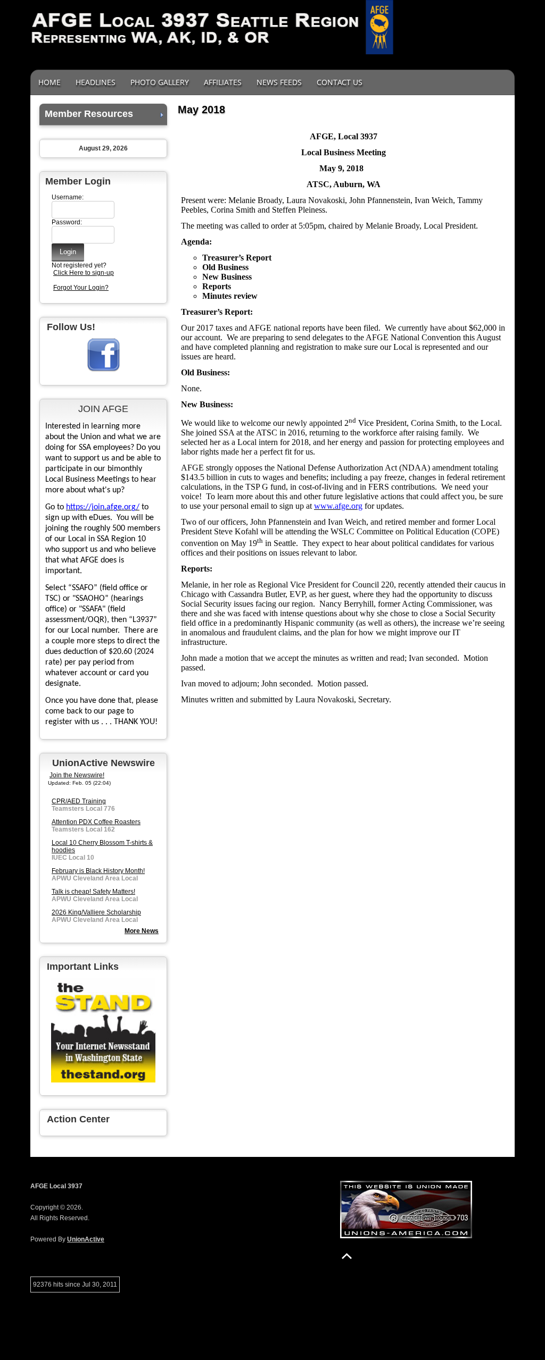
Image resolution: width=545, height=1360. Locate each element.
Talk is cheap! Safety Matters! (93, 891)
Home (49, 82)
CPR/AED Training (79, 801)
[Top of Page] (346, 1256)
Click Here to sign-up (83, 272)
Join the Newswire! (76, 775)
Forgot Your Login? (81, 287)
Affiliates (223, 82)
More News (142, 931)
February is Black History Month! (98, 871)
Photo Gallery (159, 82)
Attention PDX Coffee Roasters (96, 822)
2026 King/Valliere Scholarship (96, 912)
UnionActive (85, 1239)
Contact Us (339, 82)
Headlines (95, 82)
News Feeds (279, 82)
